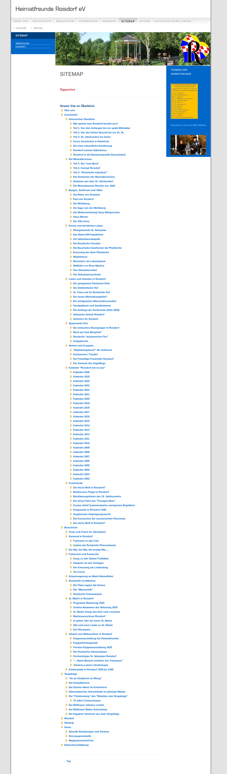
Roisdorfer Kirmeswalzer (87, 594)
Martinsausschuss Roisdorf (89, 616)
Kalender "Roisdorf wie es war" (87, 367)
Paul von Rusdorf (83, 199)
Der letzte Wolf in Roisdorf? (89, 487)
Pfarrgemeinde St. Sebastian (89, 230)
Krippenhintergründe (85, 643)
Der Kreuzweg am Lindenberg (90, 567)
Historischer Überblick (82, 119)
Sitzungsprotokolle (80, 736)
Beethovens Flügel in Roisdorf (91, 492)
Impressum (22, 43)
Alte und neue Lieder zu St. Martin (93, 625)
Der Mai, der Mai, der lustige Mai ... (88, 549)
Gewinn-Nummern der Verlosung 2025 (95, 607)
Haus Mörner (80, 216)
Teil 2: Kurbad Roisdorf (86, 168)
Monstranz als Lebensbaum (89, 261)
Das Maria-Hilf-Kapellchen (88, 234)
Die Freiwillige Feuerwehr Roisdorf (93, 358)
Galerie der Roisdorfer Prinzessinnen (94, 545)
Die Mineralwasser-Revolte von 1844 (94, 185)
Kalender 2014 (81, 425)
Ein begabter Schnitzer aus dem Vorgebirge (94, 714)
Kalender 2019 (81, 403)
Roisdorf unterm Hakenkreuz (90, 150)
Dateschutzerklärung (173, 21)
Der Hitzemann (81, 629)
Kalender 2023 (81, 385)
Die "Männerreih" (83, 589)
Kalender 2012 (81, 434)
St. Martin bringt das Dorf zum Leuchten (96, 611)
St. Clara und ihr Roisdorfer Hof (91, 292)
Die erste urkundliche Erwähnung (92, 145)
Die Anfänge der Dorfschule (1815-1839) (96, 310)
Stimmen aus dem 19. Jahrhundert (93, 181)
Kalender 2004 (81, 469)
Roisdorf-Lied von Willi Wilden (188, 125)
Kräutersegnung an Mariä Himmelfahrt (91, 576)
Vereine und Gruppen (81, 345)
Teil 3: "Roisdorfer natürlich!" (90, 172)
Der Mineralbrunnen (80, 159)
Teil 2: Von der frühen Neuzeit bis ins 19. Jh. (98, 132)
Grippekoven (80, 341)
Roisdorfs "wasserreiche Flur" (90, 336)
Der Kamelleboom (79, 682)
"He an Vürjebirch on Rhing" (85, 678)
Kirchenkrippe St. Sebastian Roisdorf (94, 656)
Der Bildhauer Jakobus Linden (86, 705)
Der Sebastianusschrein (87, 274)
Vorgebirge (88, 21)
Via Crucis (79, 572)
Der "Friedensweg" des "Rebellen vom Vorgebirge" (98, 696)
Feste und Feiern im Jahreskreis (87, 532)
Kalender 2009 (81, 447)
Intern (144, 21)
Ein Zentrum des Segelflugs (89, 363)
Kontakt (21, 46)
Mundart (110, 21)
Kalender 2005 (81, 465)
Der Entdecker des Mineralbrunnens (94, 177)
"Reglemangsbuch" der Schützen (92, 350)
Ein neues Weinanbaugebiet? (90, 296)
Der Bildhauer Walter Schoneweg (88, 709)
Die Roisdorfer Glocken (86, 243)
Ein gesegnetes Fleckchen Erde (91, 283)
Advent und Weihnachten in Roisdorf (90, 634)
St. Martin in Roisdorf (81, 598)
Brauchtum (65, 21)
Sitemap (128, 21)
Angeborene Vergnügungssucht (92, 514)
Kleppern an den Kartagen (88, 563)
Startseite (21, 28)
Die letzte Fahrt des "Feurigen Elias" (94, 501)
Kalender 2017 (81, 412)
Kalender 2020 (81, 398)
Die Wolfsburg (81, 203)
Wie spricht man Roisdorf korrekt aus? (95, 123)
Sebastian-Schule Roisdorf (88, 314)
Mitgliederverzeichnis (81, 740)
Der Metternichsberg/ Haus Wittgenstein (96, 212)
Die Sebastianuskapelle (86, 239)
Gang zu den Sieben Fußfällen (91, 558)
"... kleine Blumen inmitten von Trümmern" (98, 660)
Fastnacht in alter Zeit (86, 540)
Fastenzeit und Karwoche (84, 554)
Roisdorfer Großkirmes (82, 580)
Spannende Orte (78, 323)
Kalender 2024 (81, 381)
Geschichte (42, 21)
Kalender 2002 (81, 478)
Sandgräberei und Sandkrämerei (92, 305)
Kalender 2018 (81, 407)
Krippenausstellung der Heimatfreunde (96, 638)
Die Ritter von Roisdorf (86, 194)
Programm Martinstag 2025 (88, 603)
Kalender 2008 (81, 452)
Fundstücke (76, 483)
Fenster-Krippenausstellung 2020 (92, 647)
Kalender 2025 (81, 376)
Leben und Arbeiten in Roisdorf (87, 279)
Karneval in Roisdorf (81, 536)
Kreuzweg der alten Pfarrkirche (91, 252)
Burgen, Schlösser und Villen (86, 190)
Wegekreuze (80, 256)
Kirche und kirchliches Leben (86, 225)
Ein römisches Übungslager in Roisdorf (96, 327)
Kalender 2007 (81, 456)
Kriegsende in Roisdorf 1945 (89, 509)
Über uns (20, 21)
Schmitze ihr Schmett (85, 319)
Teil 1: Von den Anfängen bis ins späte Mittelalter (101, 128)
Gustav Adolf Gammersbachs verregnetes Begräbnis (104, 505)
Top (69, 761)
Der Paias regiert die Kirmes (89, 585)
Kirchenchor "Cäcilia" (85, 354)
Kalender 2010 (81, 443)
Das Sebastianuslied (85, 270)
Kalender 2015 (81, 421)
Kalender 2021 (81, 394)
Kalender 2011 (81, 438)
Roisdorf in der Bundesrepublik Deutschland (99, 154)
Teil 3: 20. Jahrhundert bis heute (92, 137)
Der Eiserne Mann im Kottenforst (88, 687)
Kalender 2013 (81, 429)
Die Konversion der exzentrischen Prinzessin (99, 518)
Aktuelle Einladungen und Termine (89, 731)
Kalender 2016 (81, 416)
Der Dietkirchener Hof (85, 287)
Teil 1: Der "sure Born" (86, 163)
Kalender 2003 (81, 474)
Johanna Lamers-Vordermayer (90, 665)
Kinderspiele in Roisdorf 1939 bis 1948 (91, 669)
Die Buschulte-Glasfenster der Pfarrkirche (97, 248)
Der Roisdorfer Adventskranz (90, 651)
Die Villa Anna (81, 221)
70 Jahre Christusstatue (87, 700)
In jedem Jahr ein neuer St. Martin (92, 620)
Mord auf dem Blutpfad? (87, 332)
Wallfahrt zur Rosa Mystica (88, 265)
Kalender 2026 (81, 372)
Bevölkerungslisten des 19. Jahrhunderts (97, 496)
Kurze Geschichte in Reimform (91, 141)
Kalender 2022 (81, 390)
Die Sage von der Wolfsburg (89, 208)
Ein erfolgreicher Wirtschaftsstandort (94, 301)
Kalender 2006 (81, 461)
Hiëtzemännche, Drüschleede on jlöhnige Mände (97, 691)
